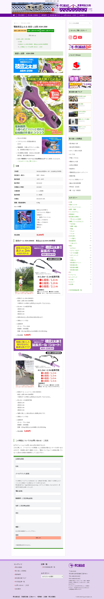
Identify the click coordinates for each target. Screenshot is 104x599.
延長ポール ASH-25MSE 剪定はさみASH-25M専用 (33, 44)
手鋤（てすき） (74, 158)
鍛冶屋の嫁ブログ (20, 578)
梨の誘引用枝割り (75, 147)
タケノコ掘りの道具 (76, 150)
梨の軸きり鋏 (74, 143)
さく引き (72, 154)
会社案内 (18, 589)
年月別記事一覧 (20, 581)
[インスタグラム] (70, 37)
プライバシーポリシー (83, 587)
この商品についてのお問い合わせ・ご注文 (30, 46)
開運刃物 (72, 176)
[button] (89, 23)
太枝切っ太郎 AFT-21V (47, 30)
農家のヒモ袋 (74, 161)
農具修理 (18, 574)
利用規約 (72, 589)
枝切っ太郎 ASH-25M (20, 30)
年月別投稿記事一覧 (76, 290)
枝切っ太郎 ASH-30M (33, 30)
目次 (30, 35)
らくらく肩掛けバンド (76, 179)
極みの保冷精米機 (75, 183)
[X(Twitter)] (75, 37)
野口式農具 (18, 567)
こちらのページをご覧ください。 (27, 161)
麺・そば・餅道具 (75, 190)
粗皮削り (72, 168)
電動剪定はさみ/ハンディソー (79, 172)
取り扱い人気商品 (20, 571)
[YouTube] (80, 37)
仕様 (20, 41)
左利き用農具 (74, 165)
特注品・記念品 (74, 187)
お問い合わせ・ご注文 (22, 585)
